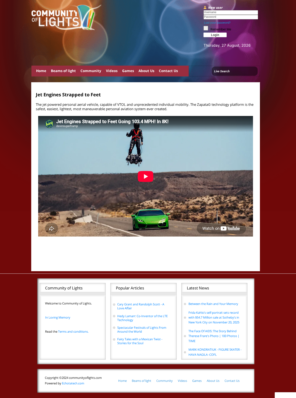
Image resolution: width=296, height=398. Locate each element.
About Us (146, 70)
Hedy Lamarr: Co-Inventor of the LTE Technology (142, 318)
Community (90, 70)
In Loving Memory (57, 317)
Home (41, 70)
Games (128, 70)
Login (215, 35)
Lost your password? (217, 22)
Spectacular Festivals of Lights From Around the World (141, 329)
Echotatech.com (64, 383)
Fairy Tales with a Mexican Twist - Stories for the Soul (139, 341)
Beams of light (63, 70)
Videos (111, 70)
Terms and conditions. (67, 331)
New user (215, 7)
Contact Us (168, 70)
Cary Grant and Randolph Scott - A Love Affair (140, 306)
